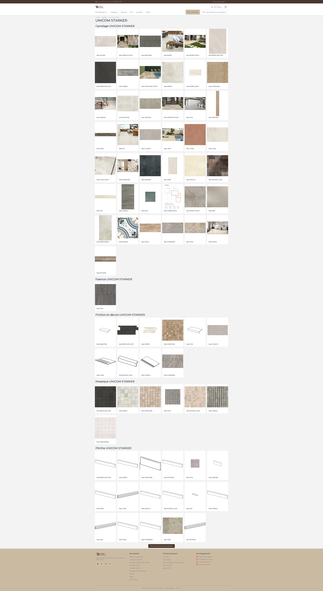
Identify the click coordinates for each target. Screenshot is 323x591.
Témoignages (167, 559)
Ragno (132, 576)
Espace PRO (167, 568)
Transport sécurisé (204, 564)
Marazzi (132, 574)
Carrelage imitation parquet (138, 571)
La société (139, 12)
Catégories (101, 12)
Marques (124, 12)
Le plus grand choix (205, 562)
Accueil (97, 17)
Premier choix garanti (205, 556)
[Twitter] (97, 563)
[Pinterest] (109, 563)
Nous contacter (167, 565)
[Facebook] (101, 563)
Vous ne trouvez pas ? (219, 1)
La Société (166, 557)
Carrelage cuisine (135, 565)
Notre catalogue (192, 12)
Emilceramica (134, 579)
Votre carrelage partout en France (173, 562)
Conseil (147, 12)
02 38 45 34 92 (117, 1)
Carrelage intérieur (135, 568)
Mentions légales (170, 588)
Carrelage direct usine (205, 559)
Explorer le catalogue (136, 557)
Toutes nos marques (136, 559)
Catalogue (114, 12)
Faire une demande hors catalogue (214, 12)
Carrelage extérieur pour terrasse (140, 562)
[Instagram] (105, 563)
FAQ (131, 12)
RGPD (178, 588)
